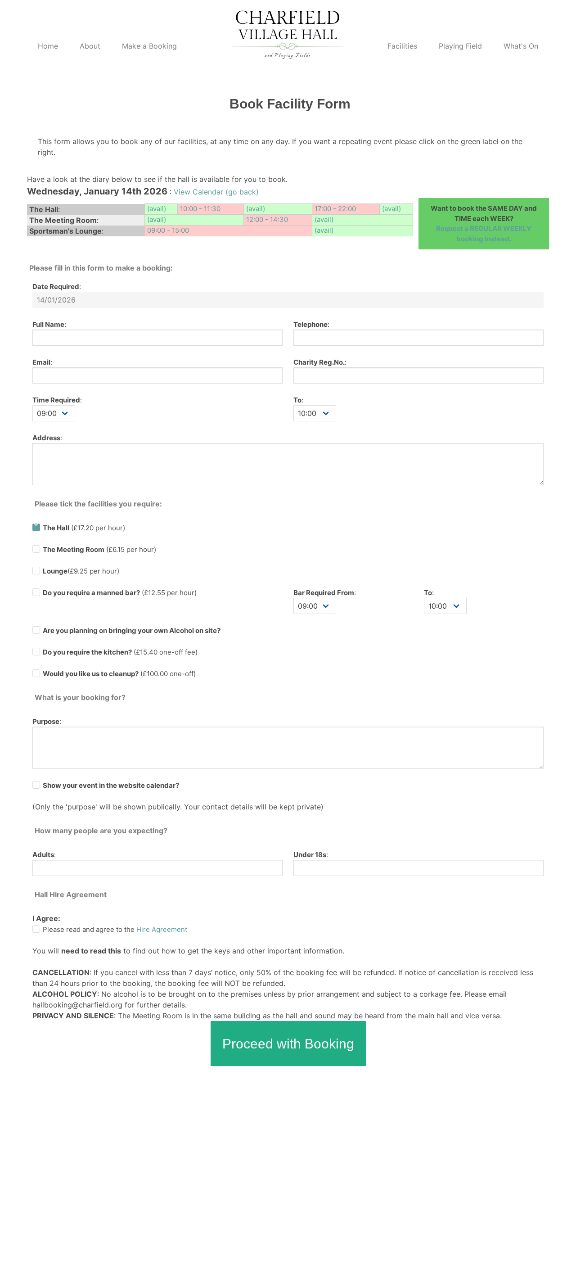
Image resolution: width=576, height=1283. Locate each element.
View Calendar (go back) (216, 191)
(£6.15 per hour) (99, 549)
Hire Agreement (161, 929)
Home (48, 45)
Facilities (402, 45)
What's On (521, 45)
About (90, 45)
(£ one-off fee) (120, 652)
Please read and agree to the (115, 929)
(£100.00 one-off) (119, 673)
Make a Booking (149, 45)
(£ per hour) (120, 592)
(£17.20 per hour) (84, 528)
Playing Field (460, 45)
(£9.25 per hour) (81, 571)
